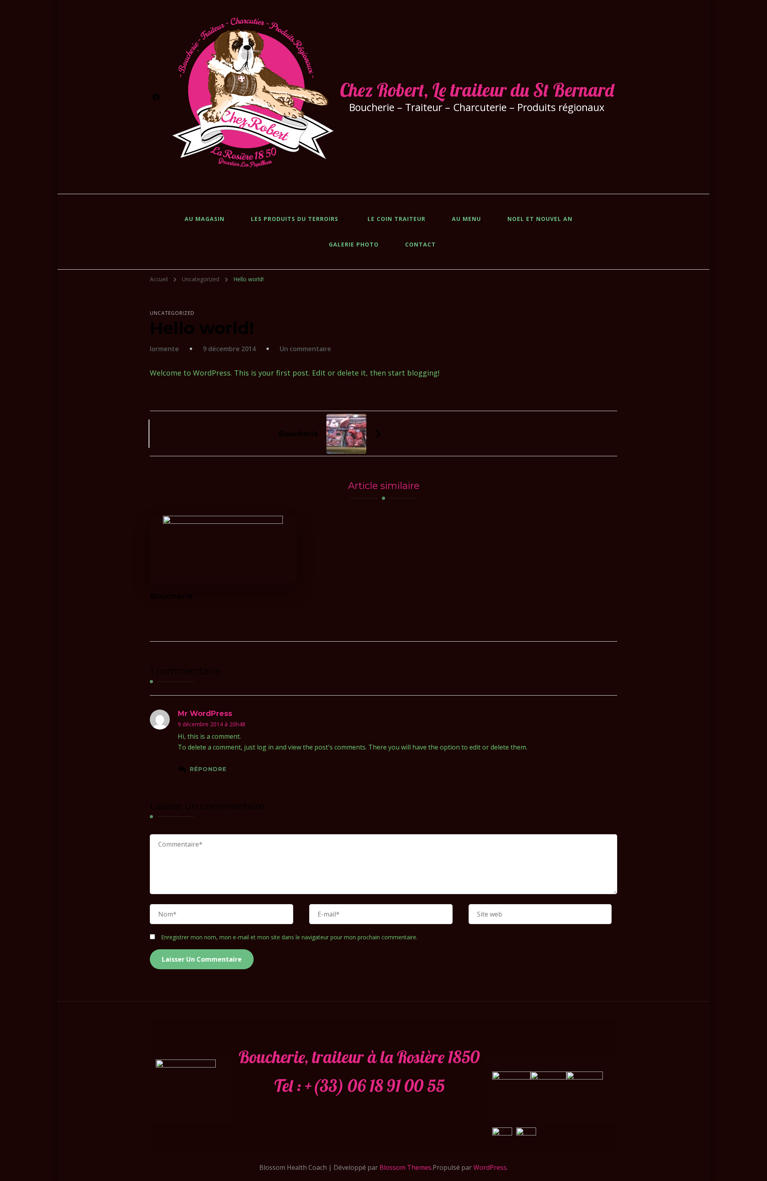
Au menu (466, 219)
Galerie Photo (354, 244)
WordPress (490, 1167)
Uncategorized (172, 313)
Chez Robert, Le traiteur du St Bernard (477, 89)
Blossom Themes (405, 1167)
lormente (164, 348)
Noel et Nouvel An (539, 219)
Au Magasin (205, 219)
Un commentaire (305, 348)
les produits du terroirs (294, 219)
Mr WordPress (205, 713)
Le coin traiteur (396, 219)
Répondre (208, 769)
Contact (420, 244)
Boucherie (171, 596)
